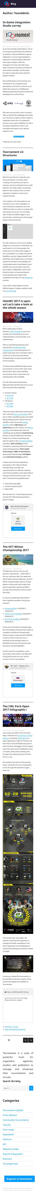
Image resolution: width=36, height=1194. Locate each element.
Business (27, 46)
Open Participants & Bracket (15, 1029)
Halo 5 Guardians (16, 331)
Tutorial (7, 1124)
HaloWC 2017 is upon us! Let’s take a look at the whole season (18, 304)
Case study (8, 1129)
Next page (30, 1042)
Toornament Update (19, 46)
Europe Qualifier (11, 608)
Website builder (11, 1149)
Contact (6, 1190)
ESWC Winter (22, 738)
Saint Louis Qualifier (20, 414)
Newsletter (8, 1134)
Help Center (29, 1188)
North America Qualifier (13, 614)
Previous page (25, 1042)
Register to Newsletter (19, 1178)
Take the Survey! (19, 136)
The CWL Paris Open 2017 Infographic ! (16, 707)
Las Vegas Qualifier (25, 441)
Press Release (10, 1115)
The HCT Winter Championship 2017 (16, 548)
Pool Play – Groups (11, 1027)
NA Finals (10, 395)
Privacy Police (13, 1190)
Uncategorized (17, 326)
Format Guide (11, 291)
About (16, 1188)
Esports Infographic (18, 730)
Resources (22, 1188)
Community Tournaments (16, 1119)
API (4, 1144)
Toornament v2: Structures (13, 153)
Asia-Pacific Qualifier (12, 619)
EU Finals (10, 398)
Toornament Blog (8, 1188)
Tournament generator (25, 1190)
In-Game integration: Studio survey (17, 23)
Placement (29, 278)
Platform (7, 1139)
